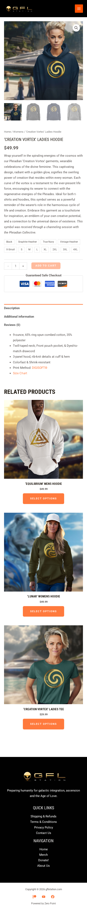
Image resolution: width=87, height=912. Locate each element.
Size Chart (20, 373)
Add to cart (45, 265)
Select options (43, 498)
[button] (76, 28)
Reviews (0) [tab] (12, 325)
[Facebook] (52, 896)
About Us (43, 866)
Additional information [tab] (19, 316)
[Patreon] (34, 896)
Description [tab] (12, 308)
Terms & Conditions (43, 822)
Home (7, 131)
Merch (43, 855)
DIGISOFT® (39, 368)
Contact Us (43, 833)
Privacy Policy (43, 827)
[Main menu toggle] (79, 8)
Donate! (43, 860)
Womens (18, 131)
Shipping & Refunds (43, 816)
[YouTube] (43, 896)
